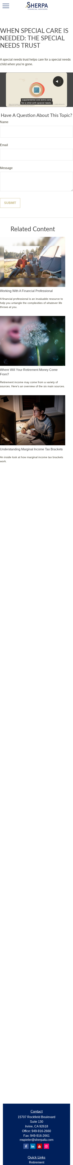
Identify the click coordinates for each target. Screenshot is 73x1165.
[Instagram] (46, 1146)
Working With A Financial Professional (26, 291)
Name (4, 122)
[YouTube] (39, 1146)
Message (6, 168)
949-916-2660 (41, 1131)
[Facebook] (26, 1146)
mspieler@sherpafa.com (36, 1139)
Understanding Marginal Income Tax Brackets (31, 449)
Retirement (36, 1162)
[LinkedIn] (32, 1146)
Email (4, 145)
